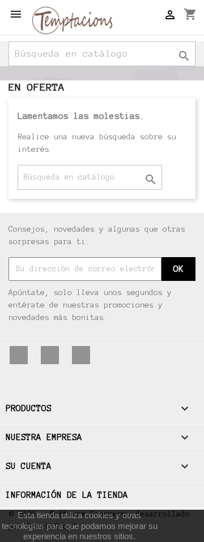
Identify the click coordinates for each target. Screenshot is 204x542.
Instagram (81, 355)
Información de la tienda (67, 495)
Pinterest (50, 355)
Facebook (19, 355)
